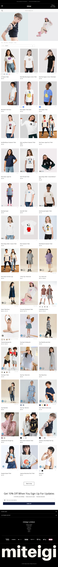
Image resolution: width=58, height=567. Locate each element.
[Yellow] (42, 405)
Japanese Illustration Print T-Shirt (27, 473)
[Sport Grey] (4, 74)
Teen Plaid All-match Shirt (44, 342)
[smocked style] (47, 306)
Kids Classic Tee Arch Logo (7, 276)
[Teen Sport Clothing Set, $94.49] (29, 326)
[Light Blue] (7, 74)
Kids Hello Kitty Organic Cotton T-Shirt (28, 77)
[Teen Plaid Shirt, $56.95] (10, 391)
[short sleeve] (42, 306)
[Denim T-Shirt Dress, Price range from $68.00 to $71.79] (10, 293)
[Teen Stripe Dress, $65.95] (48, 359)
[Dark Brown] (7, 372)
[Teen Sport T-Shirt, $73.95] (10, 359)
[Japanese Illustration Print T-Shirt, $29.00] (29, 457)
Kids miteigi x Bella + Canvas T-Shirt (9, 243)
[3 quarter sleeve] (44, 306)
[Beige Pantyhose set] (2, 339)
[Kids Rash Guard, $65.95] (10, 195)
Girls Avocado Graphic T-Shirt (45, 211)
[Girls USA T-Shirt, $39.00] (29, 195)
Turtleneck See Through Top (7, 440)
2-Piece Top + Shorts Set (25, 276)
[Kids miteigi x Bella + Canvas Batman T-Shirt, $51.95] (48, 160)
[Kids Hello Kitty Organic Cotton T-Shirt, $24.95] (29, 61)
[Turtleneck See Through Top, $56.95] (10, 424)
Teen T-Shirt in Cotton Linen (45, 408)
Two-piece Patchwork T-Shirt (26, 309)
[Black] (4, 372)
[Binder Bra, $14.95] (48, 457)
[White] (2, 74)
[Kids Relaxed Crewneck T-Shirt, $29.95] (48, 227)
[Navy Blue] (40, 405)
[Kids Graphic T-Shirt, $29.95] (48, 93)
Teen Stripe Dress (43, 375)
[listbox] (19, 46)
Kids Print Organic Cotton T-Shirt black (47, 77)
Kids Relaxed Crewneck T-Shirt (45, 243)
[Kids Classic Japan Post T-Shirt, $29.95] (48, 126)
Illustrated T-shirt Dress (6, 109)
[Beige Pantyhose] (4, 339)
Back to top (29, 483)
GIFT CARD (53, 6)
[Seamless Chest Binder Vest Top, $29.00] (48, 424)
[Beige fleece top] (7, 339)
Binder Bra (41, 473)
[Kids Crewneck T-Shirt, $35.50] (29, 227)
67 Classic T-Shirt (5, 77)
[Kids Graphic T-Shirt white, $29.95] (29, 93)
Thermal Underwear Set (6, 342)
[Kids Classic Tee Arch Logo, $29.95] (10, 260)
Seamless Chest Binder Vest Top (46, 440)
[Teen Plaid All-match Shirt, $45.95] (48, 326)
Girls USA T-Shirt (23, 211)
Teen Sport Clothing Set (25, 342)
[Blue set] (21, 405)
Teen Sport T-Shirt (5, 375)
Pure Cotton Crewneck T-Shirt (26, 440)
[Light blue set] (23, 405)
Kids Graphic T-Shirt (43, 109)
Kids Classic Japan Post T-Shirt (46, 142)
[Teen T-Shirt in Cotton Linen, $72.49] (48, 391)
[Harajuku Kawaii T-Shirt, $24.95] (10, 457)
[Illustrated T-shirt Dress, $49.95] (10, 93)
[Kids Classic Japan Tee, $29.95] (10, 160)
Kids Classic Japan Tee (6, 176)
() (53, 5)
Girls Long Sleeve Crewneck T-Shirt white (27, 143)
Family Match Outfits (43, 309)
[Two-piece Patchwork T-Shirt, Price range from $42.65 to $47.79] (29, 293)
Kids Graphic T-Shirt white (25, 109)
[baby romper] (40, 306)
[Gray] (26, 438)
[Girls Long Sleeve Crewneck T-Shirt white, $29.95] (29, 126)
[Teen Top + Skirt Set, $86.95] (29, 391)
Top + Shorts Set (42, 276)
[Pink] (47, 405)
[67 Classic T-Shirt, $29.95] (10, 61)
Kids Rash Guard (4, 211)
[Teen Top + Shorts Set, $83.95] (29, 359)
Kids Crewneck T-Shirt (25, 243)
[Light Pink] (9, 74)
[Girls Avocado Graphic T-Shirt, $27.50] (48, 195)
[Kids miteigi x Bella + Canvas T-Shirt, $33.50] (10, 227)
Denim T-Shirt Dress (5, 309)
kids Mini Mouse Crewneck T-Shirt (8, 142)
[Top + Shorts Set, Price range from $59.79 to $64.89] (48, 260)
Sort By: (3, 45)
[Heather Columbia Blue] (23, 107)
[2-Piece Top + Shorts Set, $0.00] (29, 260)
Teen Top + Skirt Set (24, 408)
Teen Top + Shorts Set (25, 375)
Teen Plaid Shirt (4, 408)
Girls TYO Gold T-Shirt (24, 176)
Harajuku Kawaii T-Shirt (6, 473)
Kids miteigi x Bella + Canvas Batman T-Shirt (47, 177)
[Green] (2, 372)
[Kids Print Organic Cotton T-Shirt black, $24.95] (48, 61)
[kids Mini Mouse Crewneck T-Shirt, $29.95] (10, 126)
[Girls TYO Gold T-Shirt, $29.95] (29, 160)
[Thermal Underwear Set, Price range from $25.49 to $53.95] (10, 326)
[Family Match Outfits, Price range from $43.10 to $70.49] (48, 293)
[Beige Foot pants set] (9, 339)
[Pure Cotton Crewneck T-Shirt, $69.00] (29, 424)
